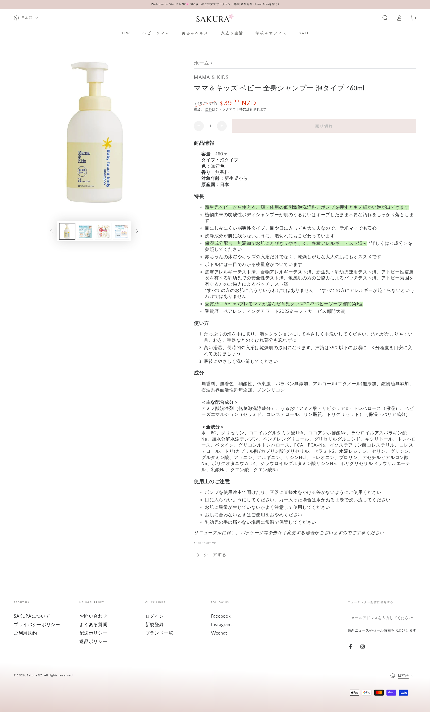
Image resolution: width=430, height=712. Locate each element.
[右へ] (137, 231)
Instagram (221, 624)
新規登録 (154, 624)
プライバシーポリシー (37, 624)
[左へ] (51, 231)
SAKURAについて (32, 616)
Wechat (219, 633)
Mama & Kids (211, 77)
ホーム (201, 63)
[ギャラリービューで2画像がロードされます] (85, 231)
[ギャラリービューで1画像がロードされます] (67, 231)
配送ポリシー (93, 633)
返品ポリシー (93, 641)
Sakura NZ (34, 675)
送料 (208, 109)
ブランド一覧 (159, 633)
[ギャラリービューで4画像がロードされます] (121, 231)
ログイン (154, 616)
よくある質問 (93, 624)
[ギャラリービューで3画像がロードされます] (103, 231)
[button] (385, 18)
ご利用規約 (25, 633)
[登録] (413, 618)
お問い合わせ (93, 616)
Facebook (221, 616)
